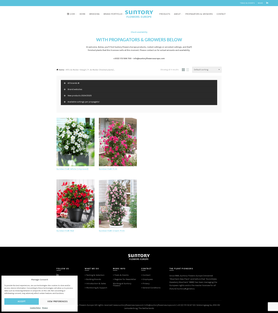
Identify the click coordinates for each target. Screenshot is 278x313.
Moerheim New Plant (179, 279)
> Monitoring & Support (96, 287)
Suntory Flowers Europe (191, 275)
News (260, 3)
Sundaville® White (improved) (72, 169)
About (177, 14)
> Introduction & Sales (95, 283)
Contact (221, 14)
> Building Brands (93, 279)
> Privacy (145, 283)
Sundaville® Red (65, 230)
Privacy (45, 308)
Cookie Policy (35, 308)
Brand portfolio (113, 14)
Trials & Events (247, 3)
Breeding (94, 14)
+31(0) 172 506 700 (122, 58)
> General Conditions (151, 287)
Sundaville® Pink (108, 169)
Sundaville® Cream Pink (112, 230)
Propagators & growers (199, 14)
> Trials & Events (121, 275)
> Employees (147, 279)
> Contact (145, 275)
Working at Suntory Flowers (122, 284)
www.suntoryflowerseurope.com (128, 305)
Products (164, 14)
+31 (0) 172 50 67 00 (186, 305)
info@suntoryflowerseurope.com (149, 58)
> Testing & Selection (94, 275)
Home (82, 14)
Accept (22, 301)
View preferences (57, 301)
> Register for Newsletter (124, 279)
